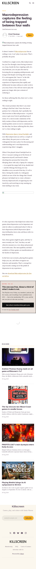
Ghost (22, 554)
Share (30, 35)
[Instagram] (26, 533)
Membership (9, 546)
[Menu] (33, 3)
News (4, 10)
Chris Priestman (14, 34)
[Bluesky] (18, 533)
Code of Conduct (26, 546)
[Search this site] (29, 3)
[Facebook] (14, 533)
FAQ (16, 546)
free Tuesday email (14, 309)
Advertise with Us (18, 549)
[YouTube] (22, 533)
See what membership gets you (18, 305)
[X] (10, 533)
